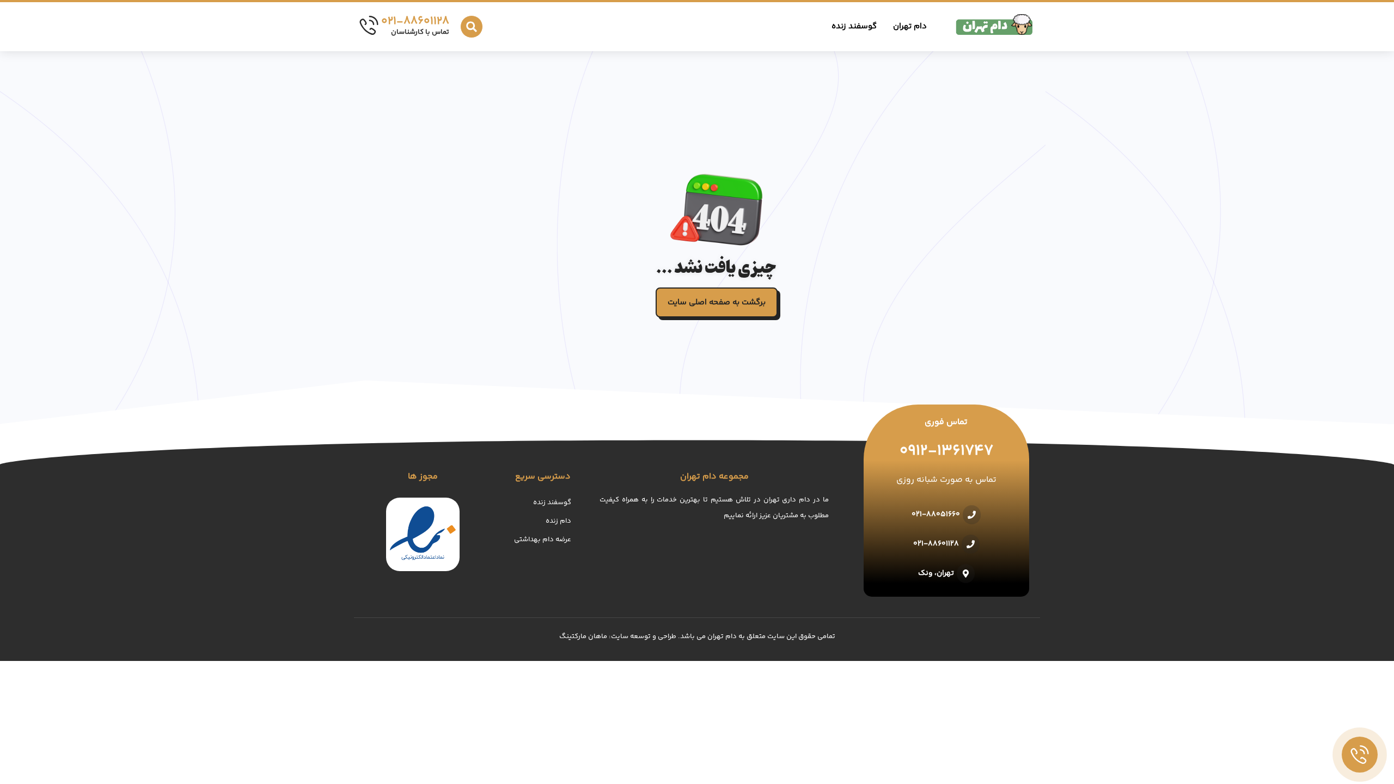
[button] (471, 26)
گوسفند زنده (854, 26)
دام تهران (910, 26)
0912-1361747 (946, 451)
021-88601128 (415, 21)
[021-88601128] (368, 25)
